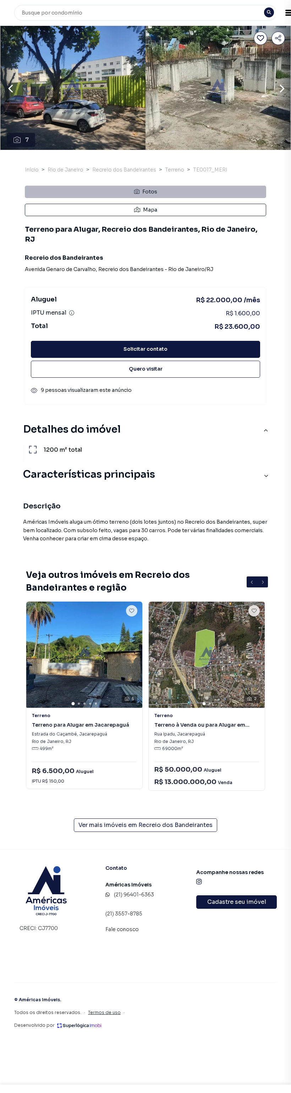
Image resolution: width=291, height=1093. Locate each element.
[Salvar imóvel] (260, 38)
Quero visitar (146, 369)
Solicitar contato (145, 349)
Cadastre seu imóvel (236, 902)
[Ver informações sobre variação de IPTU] (71, 312)
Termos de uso (104, 1012)
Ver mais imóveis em (145, 825)
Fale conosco (122, 929)
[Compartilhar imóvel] (278, 38)
